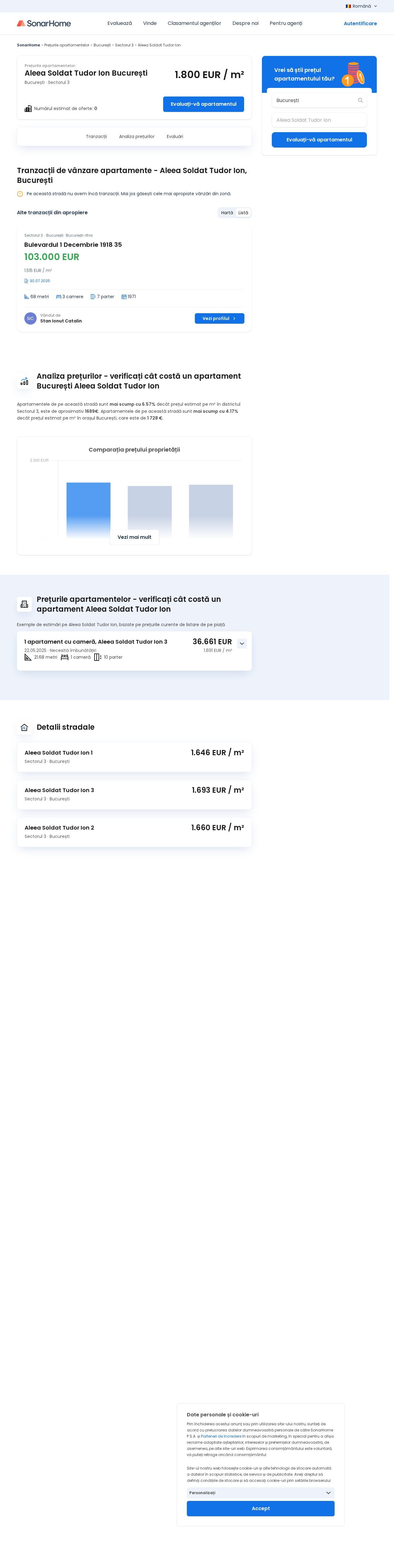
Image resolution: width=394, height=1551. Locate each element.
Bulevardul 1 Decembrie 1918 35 (73, 244)
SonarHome (28, 45)
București (102, 45)
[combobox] (315, 100)
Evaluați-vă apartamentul (203, 104)
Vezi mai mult (134, 537)
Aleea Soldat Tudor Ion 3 (59, 790)
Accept (261, 1508)
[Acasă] (44, 23)
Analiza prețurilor (137, 136)
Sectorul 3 (124, 45)
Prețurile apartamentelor (66, 45)
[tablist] (235, 212)
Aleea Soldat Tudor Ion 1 (59, 752)
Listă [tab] (243, 213)
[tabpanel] (134, 279)
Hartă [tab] (227, 213)
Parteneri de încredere (221, 1436)
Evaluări (175, 136)
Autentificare (360, 23)
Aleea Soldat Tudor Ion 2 (59, 827)
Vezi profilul (216, 318)
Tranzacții (96, 136)
